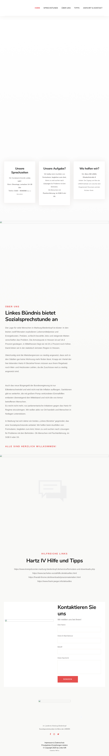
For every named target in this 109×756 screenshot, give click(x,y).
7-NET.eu (57, 750)
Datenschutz (59, 743)
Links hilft (62, 748)
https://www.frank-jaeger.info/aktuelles (54, 581)
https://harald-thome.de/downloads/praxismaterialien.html (55, 577)
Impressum (49, 743)
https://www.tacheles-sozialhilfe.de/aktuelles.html (54, 573)
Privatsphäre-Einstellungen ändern (54, 745)
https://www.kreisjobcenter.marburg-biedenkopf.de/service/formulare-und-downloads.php (54, 569)
